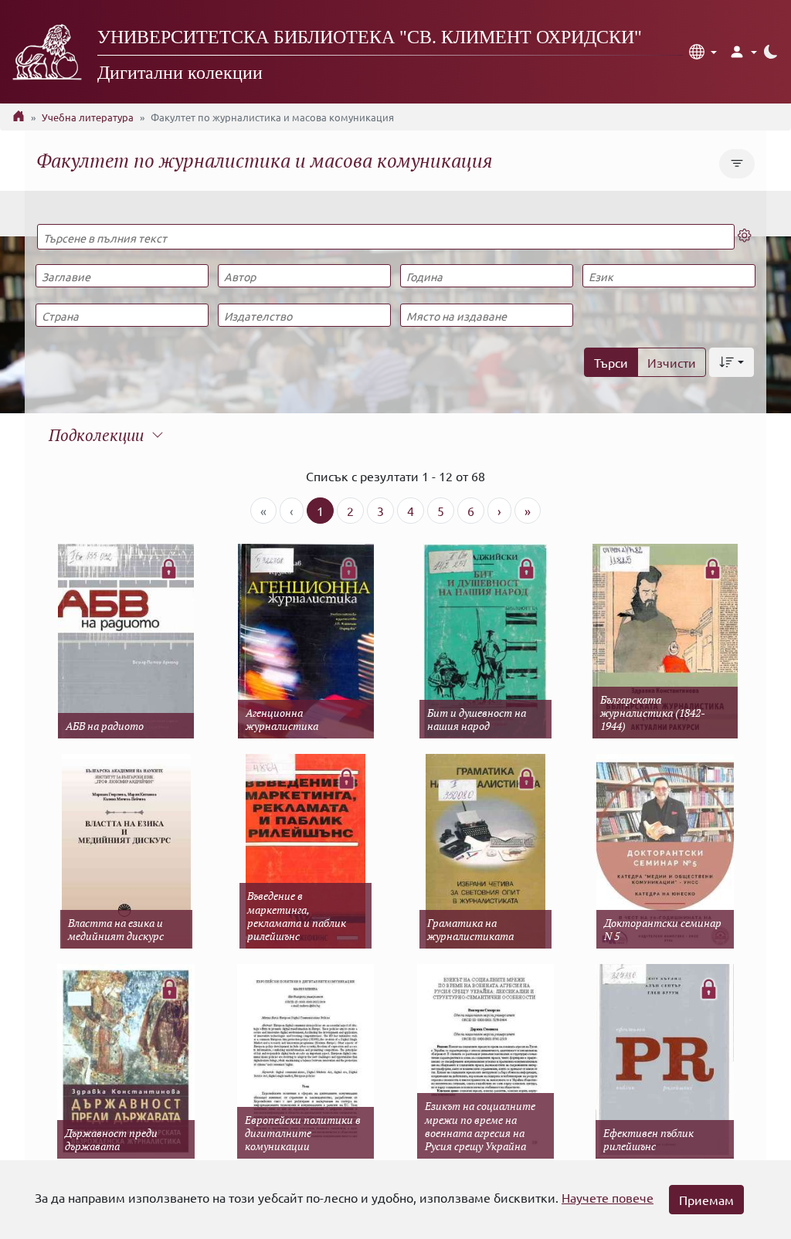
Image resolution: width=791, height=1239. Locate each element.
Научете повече (608, 1197)
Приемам (706, 1199)
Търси (611, 362)
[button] (703, 51)
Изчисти (671, 362)
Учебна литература (88, 117)
